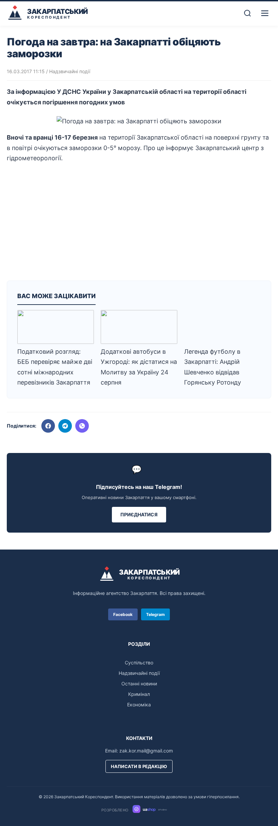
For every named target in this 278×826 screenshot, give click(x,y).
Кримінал (139, 694)
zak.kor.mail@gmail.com (146, 750)
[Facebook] (48, 426)
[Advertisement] (139, 219)
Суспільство (139, 662)
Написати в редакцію (139, 766)
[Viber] (82, 426)
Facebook (123, 614)
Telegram (155, 614)
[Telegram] (65, 426)
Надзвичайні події (69, 71)
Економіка (139, 704)
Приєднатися (139, 514)
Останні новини (139, 683)
